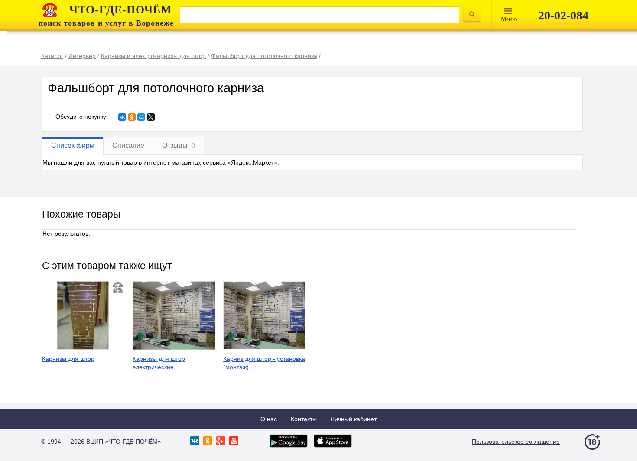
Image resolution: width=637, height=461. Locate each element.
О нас (268, 419)
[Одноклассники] (132, 117)
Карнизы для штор (68, 358)
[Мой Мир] (141, 117)
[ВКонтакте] (122, 117)
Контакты (304, 419)
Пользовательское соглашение (516, 441)
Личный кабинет (354, 419)
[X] (151, 117)
